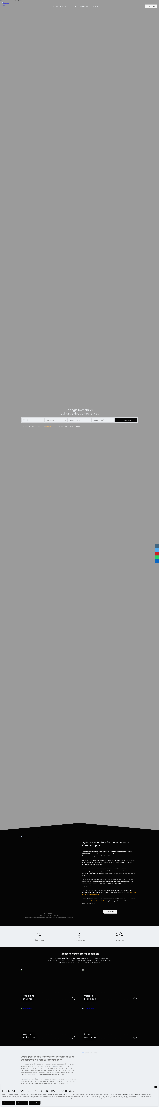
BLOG (88, 6)
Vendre (82, 6)
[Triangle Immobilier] (7, 6)
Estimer (75, 6)
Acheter (63, 6)
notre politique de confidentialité (122, 1098)
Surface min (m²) (98, 420)
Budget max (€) (75, 420)
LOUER (69, 6)
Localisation (50, 420)
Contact (95, 6)
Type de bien (26, 419)
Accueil (55, 6)
